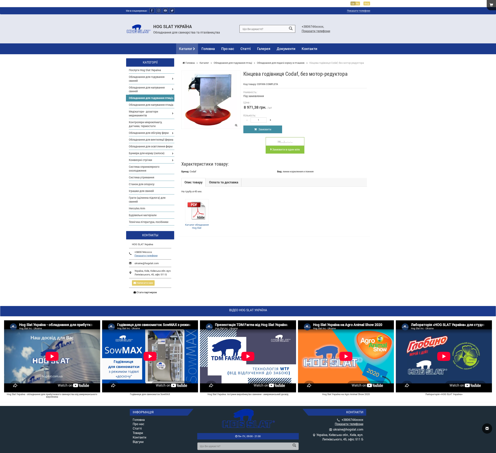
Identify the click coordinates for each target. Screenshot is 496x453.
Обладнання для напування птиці (150, 105)
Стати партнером (146, 292)
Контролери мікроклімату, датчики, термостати (145, 124)
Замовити (264, 129)
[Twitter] (172, 10)
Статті (245, 48)
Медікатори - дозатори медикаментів (143, 113)
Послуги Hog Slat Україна (145, 70)
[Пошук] (291, 28)
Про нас (227, 48)
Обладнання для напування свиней (147, 89)
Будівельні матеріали (143, 215)
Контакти (309, 48)
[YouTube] (165, 10)
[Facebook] (151, 10)
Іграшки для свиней (141, 191)
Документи (286, 48)
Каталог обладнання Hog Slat (197, 226)
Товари (138, 433)
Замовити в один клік (286, 149)
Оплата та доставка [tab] (223, 182)
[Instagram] (158, 10)
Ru (357, 3)
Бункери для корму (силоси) (146, 153)
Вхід (366, 3)
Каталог (186, 48)
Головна (208, 48)
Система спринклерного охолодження (144, 168)
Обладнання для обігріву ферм (149, 133)
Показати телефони (358, 10)
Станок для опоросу (141, 184)
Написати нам (144, 283)
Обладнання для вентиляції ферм (150, 139)
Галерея (263, 48)
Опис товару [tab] (193, 182)
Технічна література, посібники (148, 222)
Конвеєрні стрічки (140, 160)
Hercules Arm (137, 208)
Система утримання (141, 177)
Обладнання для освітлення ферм (150, 146)
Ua (352, 3)
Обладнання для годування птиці (150, 98)
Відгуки (138, 442)
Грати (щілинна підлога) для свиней (147, 199)
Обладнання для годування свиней (146, 79)
